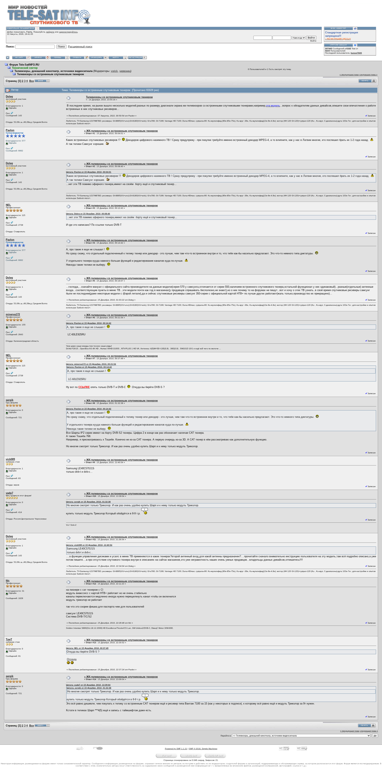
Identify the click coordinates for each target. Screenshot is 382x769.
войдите (50, 32)
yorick (114, 71)
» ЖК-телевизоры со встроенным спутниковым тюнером (121, 130)
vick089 (10, 459)
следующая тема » (368, 75)
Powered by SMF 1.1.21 (176, 749)
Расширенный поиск (80, 46)
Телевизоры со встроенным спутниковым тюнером (50, 74)
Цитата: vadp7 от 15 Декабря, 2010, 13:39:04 (88, 685)
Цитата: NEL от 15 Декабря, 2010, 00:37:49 (87, 648)
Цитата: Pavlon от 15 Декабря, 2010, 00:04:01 (88, 172)
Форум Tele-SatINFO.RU (24, 64)
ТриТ (9, 639)
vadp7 (9, 492)
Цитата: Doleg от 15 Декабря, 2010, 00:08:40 (88, 214)
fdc (8, 580)
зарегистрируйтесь (68, 32)
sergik (9, 400)
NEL (8, 204)
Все (31, 80)
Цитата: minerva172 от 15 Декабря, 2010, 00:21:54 (91, 364)
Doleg (9, 96)
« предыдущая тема (349, 75)
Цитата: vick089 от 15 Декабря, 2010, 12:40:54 (89, 545)
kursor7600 (356, 53)
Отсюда (71, 659)
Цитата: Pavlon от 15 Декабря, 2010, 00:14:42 (88, 323)
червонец (125, 71)
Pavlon (10, 130)
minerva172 (13, 314)
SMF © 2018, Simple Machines (203, 749)
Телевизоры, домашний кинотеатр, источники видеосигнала (54, 71)
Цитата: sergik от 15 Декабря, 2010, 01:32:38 (88, 502)
